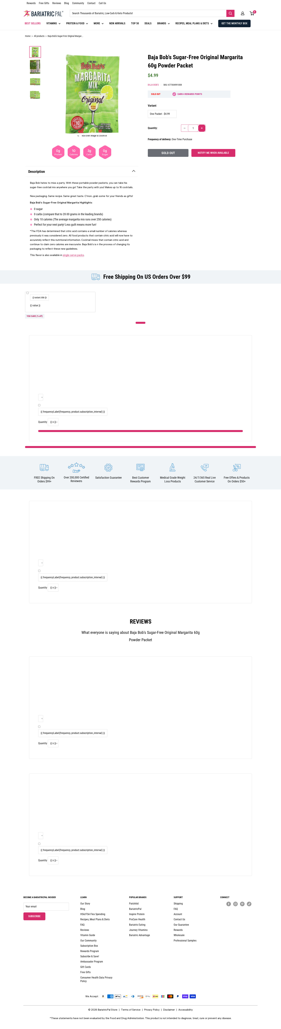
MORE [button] (97, 23)
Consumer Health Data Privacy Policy (96, 979)
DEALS (148, 23)
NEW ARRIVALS (117, 23)
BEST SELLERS (33, 23)
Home (28, 36)
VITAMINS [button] (51, 23)
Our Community (88, 940)
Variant (152, 105)
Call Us (102, 3)
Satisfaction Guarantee (108, 477)
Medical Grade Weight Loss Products (172, 479)
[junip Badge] (239, 909)
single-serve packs (73, 255)
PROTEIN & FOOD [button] (75, 23)
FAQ (82, 924)
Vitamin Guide (87, 935)
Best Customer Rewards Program (140, 479)
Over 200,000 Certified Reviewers (76, 479)
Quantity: (152, 128)
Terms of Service (130, 1009)
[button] (242, 13)
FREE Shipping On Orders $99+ (44, 479)
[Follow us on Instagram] (235, 903)
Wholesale (179, 935)
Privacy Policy (152, 1009)
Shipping (178, 903)
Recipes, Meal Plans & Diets (95, 919)
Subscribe (36, 916)
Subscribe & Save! (89, 956)
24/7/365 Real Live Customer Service (205, 479)
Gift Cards (85, 967)
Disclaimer (169, 1009)
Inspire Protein (137, 914)
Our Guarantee (181, 924)
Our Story (85, 903)
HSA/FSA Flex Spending (92, 914)
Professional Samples (185, 940)
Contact (91, 3)
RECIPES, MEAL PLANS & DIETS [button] (192, 23)
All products (39, 36)
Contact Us (179, 919)
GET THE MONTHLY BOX (234, 23)
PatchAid (134, 903)
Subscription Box (89, 945)
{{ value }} (35, 305)
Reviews (56, 3)
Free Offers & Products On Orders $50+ (237, 479)
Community (78, 3)
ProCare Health (137, 919)
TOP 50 (135, 23)
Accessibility (185, 1009)
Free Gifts (44, 3)
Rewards (31, 3)
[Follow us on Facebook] (228, 903)
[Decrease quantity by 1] (184, 128)
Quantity (42, 422)
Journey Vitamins (138, 930)
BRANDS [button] (161, 23)
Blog (66, 3)
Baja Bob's (153, 84)
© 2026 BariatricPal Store (102, 1009)
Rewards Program (89, 951)
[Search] (230, 13)
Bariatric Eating (137, 924)
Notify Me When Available (213, 152)
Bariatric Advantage (139, 935)
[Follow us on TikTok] (249, 903)
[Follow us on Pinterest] (242, 903)
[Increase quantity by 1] (201, 128)
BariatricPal (135, 908)
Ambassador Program (91, 961)
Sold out (168, 153)
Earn (190, 94)
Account (178, 914)
